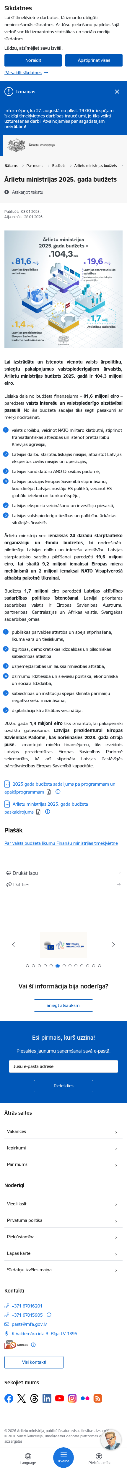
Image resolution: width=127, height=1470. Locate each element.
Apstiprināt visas (94, 60)
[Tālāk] (113, 944)
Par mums (17, 1164)
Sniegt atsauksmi (63, 1005)
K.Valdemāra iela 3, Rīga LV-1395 (44, 1333)
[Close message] (117, 92)
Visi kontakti (34, 1362)
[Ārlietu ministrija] (55, 152)
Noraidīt (33, 60)
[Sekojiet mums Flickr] (85, 1398)
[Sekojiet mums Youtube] (59, 1398)
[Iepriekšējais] (13, 944)
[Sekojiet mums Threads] (34, 1398)
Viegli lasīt (16, 1204)
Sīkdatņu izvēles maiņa (29, 1269)
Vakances (16, 1131)
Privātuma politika (25, 1220)
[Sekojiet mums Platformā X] (21, 1398)
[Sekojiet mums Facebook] (8, 1398)
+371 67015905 (27, 1315)
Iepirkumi (16, 1148)
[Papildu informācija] (58, 791)
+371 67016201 (27, 1306)
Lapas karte (18, 1253)
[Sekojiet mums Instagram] (72, 1398)
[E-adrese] (16, 1345)
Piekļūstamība (21, 1237)
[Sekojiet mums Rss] (97, 1398)
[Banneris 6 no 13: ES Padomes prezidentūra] (63, 945)
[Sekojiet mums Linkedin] (47, 1398)
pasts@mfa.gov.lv (29, 1324)
